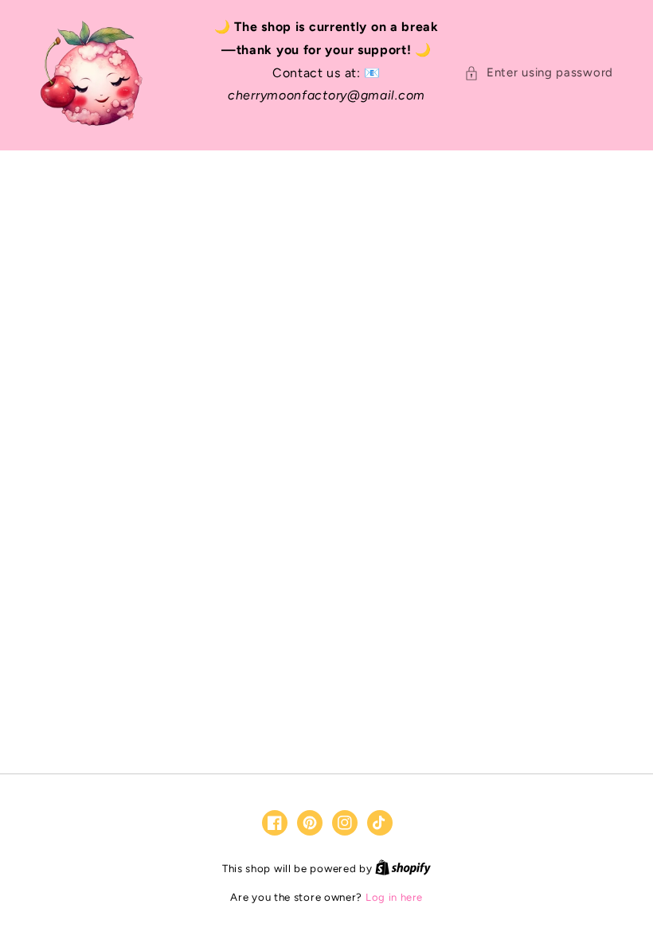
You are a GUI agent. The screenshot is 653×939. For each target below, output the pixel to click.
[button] (538, 73)
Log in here (394, 897)
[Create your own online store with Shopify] (403, 869)
